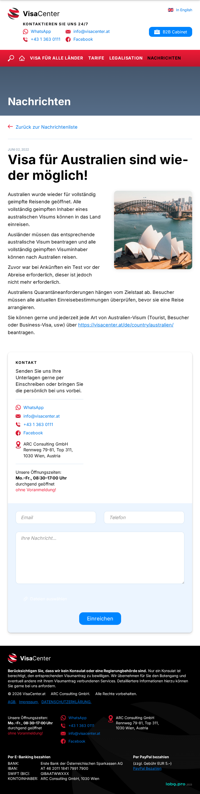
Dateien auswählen (48, 598)
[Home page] (100, 658)
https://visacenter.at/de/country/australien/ (125, 325)
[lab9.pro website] (179, 784)
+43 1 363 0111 (45, 39)
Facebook (83, 39)
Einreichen (100, 618)
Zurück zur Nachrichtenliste (47, 127)
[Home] (34, 13)
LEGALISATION (126, 58)
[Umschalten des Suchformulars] (11, 58)
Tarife (96, 58)
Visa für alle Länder (56, 58)
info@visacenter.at (91, 31)
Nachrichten (164, 58)
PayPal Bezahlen (147, 768)
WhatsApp (41, 31)
